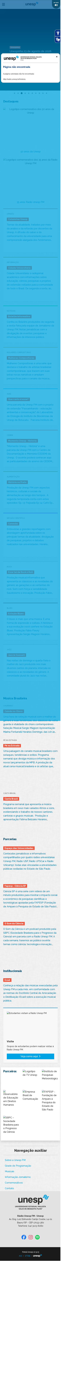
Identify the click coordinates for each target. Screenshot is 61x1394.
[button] (56, 4)
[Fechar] (57, 56)
